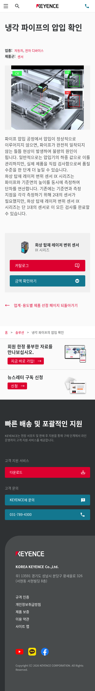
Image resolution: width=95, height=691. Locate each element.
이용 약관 (22, 619)
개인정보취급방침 (28, 604)
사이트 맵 (22, 626)
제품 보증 (22, 611)
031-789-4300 (21, 514)
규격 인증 (22, 597)
